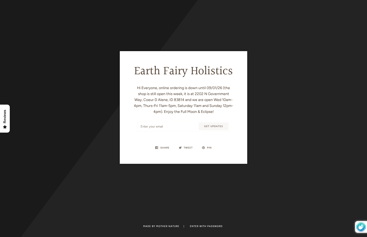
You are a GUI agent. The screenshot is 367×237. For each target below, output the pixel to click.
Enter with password (206, 226)
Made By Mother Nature (161, 226)
